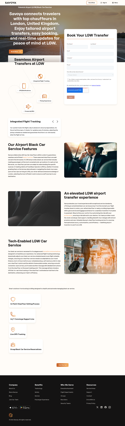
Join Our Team (13, 399)
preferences (68, 215)
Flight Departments (67, 392)
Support (89, 392)
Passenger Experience (42, 399)
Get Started (62, 365)
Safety (37, 392)
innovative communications (51, 251)
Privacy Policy (90, 403)
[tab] (40, 76)
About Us (12, 388)
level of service (28, 157)
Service (37, 396)
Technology (38, 388)
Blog (10, 396)
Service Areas (90, 388)
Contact (89, 396)
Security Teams (66, 403)
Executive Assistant (67, 388)
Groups (63, 396)
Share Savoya (13, 392)
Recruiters (64, 399)
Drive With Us (90, 399)
